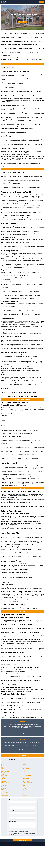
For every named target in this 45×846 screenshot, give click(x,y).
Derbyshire (25, 765)
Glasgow (25, 795)
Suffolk (2, 779)
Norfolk (2, 786)
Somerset (3, 793)
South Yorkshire (26, 772)
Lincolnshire (25, 767)
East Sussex (4, 775)
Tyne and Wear (26, 789)
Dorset (2, 789)
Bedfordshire (4, 770)
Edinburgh (25, 793)
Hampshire (3, 777)
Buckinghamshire (5, 771)
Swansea (25, 779)
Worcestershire (4, 795)
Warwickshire (4, 785)
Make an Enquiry (22, 840)
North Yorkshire (26, 781)
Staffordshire (25, 770)
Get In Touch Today (22, 63)
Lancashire (25, 786)
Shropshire (25, 774)
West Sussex (4, 778)
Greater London (4, 763)
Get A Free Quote (22, 755)
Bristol (24, 764)
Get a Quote (21, 21)
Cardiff (24, 771)
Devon (24, 785)
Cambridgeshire (4, 774)
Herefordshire (26, 768)
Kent (2, 767)
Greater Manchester (27, 775)
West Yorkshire (26, 778)
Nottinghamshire (26, 763)
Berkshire (3, 772)
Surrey (2, 768)
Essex (2, 764)
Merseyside (25, 784)
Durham (24, 788)
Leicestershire (4, 788)
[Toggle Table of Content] (12, 68)
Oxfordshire (3, 781)
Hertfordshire (4, 765)
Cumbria (25, 792)
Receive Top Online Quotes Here (22, 488)
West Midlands (4, 792)
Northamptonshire (5, 782)
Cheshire (25, 777)
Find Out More (22, 611)
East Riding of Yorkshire (28, 782)
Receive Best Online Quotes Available (22, 399)
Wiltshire (3, 784)
